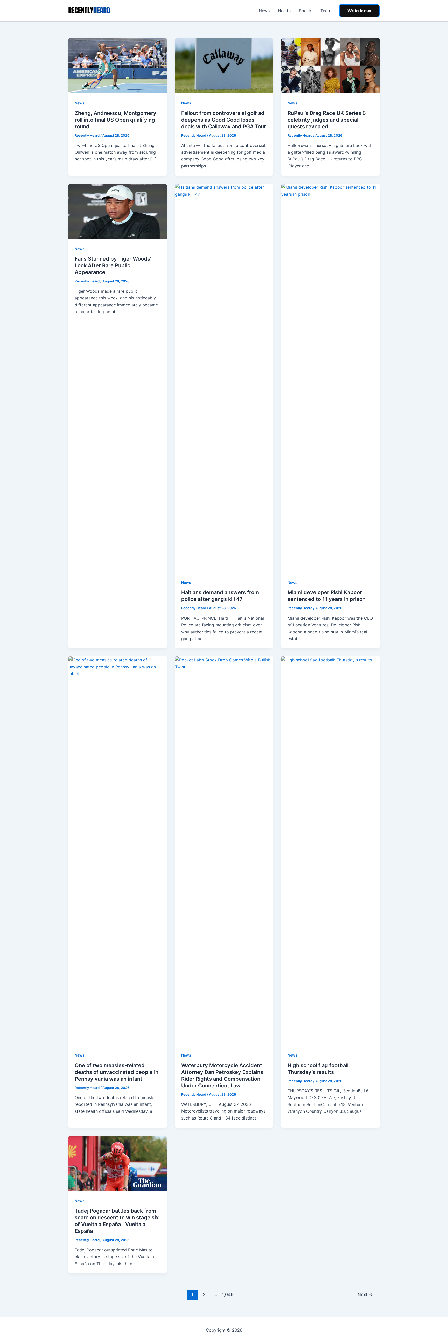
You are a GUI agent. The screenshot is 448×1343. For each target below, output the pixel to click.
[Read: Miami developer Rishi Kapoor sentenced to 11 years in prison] (330, 378)
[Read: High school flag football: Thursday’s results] (330, 850)
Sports (305, 10)
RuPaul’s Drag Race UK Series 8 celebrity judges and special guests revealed (327, 120)
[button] (359, 10)
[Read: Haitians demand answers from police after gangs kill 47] (224, 378)
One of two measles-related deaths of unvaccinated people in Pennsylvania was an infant (116, 1072)
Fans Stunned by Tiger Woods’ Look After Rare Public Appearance (113, 265)
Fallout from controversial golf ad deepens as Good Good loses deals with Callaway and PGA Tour (223, 120)
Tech (325, 10)
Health (284, 10)
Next (365, 1294)
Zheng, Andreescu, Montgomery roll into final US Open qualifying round (115, 120)
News (264, 10)
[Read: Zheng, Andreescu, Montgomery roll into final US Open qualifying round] (117, 65)
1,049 (227, 1294)
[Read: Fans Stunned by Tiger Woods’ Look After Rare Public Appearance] (117, 211)
